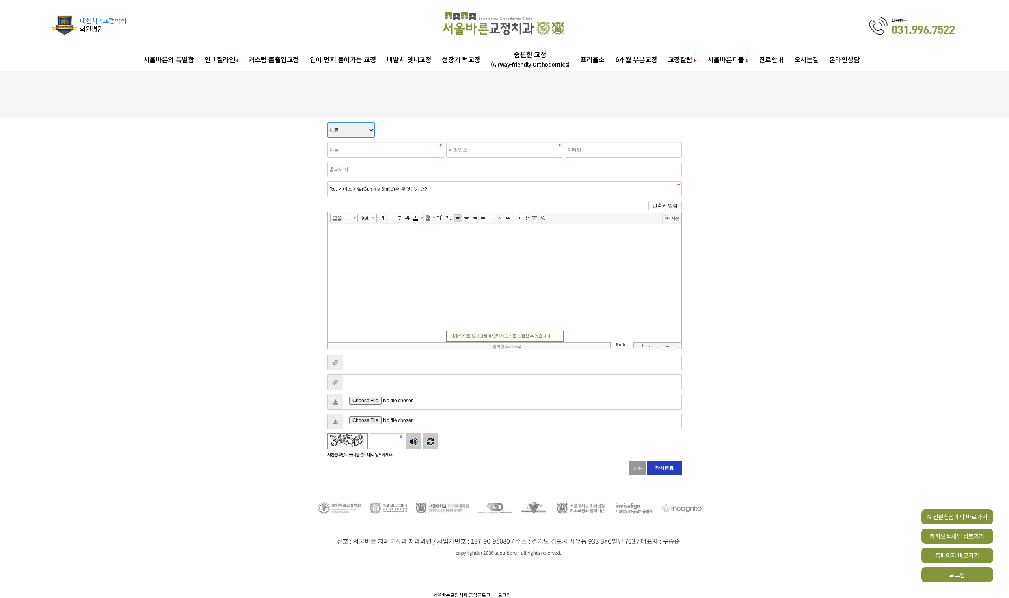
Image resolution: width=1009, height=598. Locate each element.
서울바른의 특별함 (168, 59)
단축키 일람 (665, 205)
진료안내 (771, 59)
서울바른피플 (727, 59)
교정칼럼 (682, 59)
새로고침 (430, 441)
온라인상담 (844, 59)
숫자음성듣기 (413, 441)
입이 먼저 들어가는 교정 (343, 59)
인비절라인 (221, 59)
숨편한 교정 (530, 59)
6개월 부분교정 (636, 59)
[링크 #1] (335, 362)
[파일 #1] (335, 401)
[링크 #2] (335, 382)
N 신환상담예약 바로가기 (957, 517)
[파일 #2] (335, 421)
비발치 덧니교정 (409, 59)
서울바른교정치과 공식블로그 (461, 594)
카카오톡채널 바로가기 (957, 536)
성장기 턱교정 (461, 59)
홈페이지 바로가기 (957, 555)
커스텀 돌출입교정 (273, 59)
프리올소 (592, 59)
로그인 (957, 574)
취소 (637, 468)
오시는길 (806, 59)
